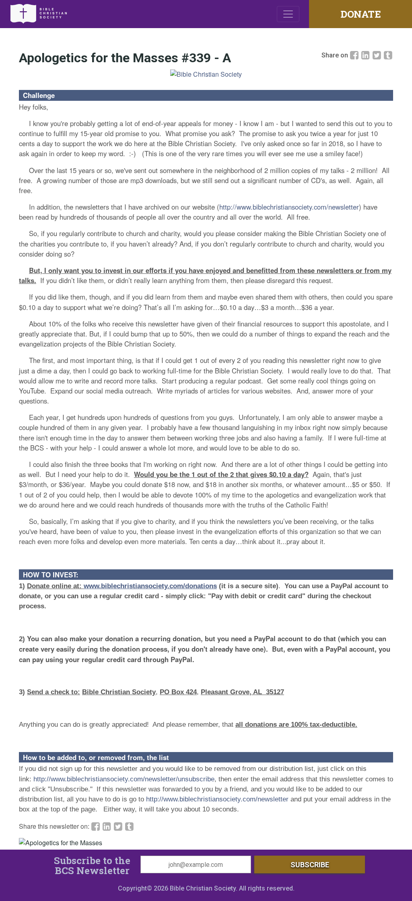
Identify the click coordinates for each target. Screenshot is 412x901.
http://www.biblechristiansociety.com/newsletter (289, 207)
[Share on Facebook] (355, 55)
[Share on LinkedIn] (366, 55)
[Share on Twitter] (377, 55)
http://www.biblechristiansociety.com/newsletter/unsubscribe (123, 779)
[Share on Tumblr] (388, 55)
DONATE (360, 14)
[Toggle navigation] (288, 14)
